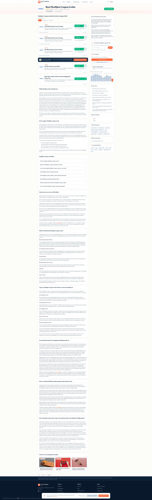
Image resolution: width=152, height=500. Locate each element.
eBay (92, 151)
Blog (78, 488)
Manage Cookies (82, 495)
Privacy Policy (99, 488)
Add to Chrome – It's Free (80, 59)
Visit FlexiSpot (110, 8)
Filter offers (41, 18)
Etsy (96, 147)
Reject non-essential (92, 495)
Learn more (55, 496)
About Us (79, 486)
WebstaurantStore (107, 149)
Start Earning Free (102, 59)
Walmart (100, 149)
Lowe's (107, 147)
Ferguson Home (101, 147)
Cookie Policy (99, 490)
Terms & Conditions (101, 486)
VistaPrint (96, 149)
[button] (40, 20)
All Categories (85, 1)
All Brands (68, 1)
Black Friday (60, 490)
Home (64, 1)
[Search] (108, 2)
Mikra (110, 147)
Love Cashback (59, 222)
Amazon (92, 147)
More (91, 1)
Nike (92, 149)
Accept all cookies (104, 495)
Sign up (110, 47)
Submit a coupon (80, 490)
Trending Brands (76, 1)
